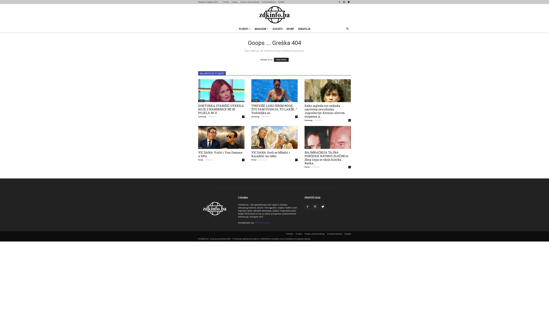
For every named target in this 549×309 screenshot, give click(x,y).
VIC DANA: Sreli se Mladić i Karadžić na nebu (270, 154)
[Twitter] (349, 2)
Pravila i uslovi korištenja (249, 2)
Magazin (260, 28)
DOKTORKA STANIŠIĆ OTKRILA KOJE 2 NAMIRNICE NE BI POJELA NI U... (221, 109)
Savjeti (278, 28)
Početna (226, 2)
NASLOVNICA (281, 60)
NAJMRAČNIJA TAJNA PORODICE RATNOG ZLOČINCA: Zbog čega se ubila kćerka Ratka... (327, 157)
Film (200, 148)
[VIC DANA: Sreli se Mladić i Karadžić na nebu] (274, 137)
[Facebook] (339, 2)
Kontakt (281, 2)
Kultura (254, 148)
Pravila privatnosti (269, 2)
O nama (235, 2)
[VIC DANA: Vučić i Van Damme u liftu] (221, 137)
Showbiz (255, 101)
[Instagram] (344, 2)
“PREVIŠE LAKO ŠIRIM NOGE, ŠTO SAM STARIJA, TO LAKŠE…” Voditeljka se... (274, 109)
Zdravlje (304, 28)
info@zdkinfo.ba (262, 222)
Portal (200, 160)
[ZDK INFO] (274, 14)
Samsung (202, 117)
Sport (290, 28)
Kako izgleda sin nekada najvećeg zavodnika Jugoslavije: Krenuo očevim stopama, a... (325, 111)
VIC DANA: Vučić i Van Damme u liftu (220, 154)
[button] (347, 29)
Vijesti (243, 28)
